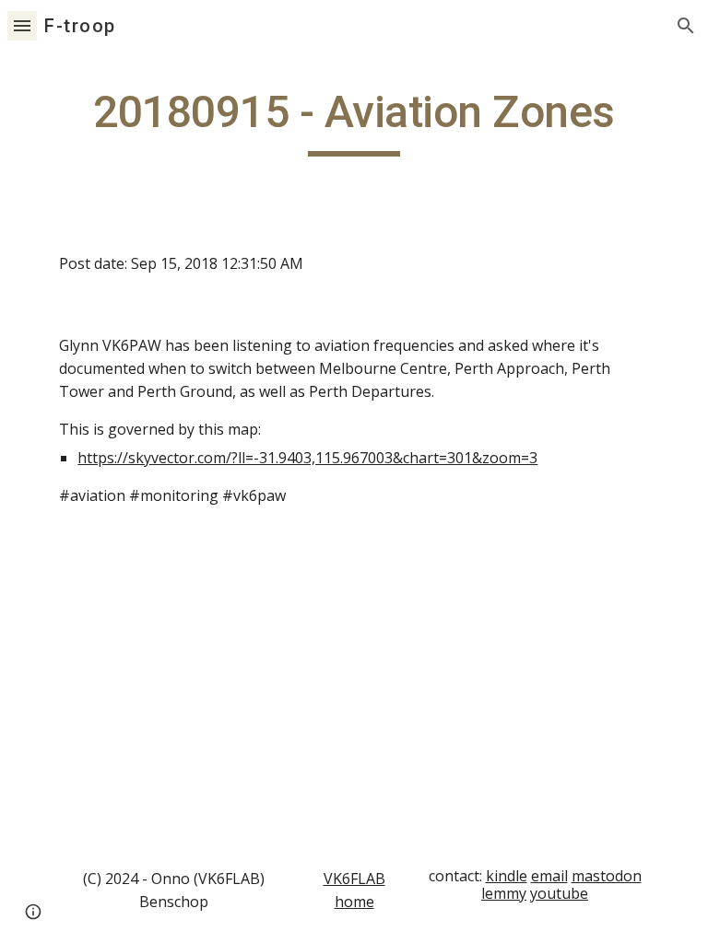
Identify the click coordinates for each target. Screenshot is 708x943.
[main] (353, 120)
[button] (22, 25)
